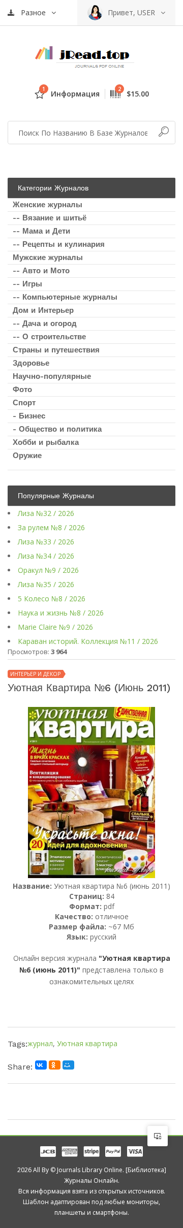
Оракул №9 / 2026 (48, 570)
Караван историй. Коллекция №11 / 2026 (88, 641)
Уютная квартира (87, 1043)
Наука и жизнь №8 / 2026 (61, 613)
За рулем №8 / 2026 (51, 527)
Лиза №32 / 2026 (46, 513)
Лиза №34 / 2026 (46, 556)
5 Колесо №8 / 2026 (51, 598)
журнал (40, 1043)
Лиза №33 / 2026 (46, 541)
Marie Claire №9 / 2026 (55, 627)
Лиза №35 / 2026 (46, 584)
